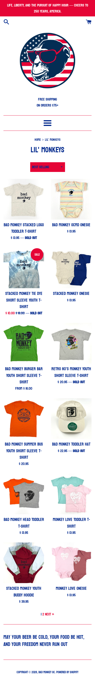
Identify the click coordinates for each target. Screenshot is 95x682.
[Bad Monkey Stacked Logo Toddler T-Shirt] (23, 199)
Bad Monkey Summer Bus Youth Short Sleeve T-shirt (24, 451)
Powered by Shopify (67, 672)
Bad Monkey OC (47, 672)
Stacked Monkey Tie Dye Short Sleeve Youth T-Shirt (23, 300)
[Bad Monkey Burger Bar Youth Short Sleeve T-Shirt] (23, 343)
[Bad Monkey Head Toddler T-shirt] (23, 494)
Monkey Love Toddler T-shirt (71, 523)
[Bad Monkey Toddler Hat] (71, 418)
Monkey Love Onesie (71, 588)
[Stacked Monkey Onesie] (71, 268)
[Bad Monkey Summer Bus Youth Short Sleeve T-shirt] (23, 418)
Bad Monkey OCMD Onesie (71, 225)
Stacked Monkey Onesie (71, 293)
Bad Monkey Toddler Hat (71, 444)
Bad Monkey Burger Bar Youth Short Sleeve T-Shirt (24, 375)
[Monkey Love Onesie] (71, 562)
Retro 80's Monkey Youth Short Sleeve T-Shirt (71, 372)
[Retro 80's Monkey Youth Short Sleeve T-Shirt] (71, 343)
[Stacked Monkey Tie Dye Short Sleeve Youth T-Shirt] (23, 268)
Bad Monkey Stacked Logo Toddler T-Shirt (24, 228)
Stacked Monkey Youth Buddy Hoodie (23, 592)
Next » (49, 614)
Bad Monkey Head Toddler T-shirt (24, 523)
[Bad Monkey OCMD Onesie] (71, 199)
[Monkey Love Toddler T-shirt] (71, 494)
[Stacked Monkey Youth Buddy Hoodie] (23, 562)
